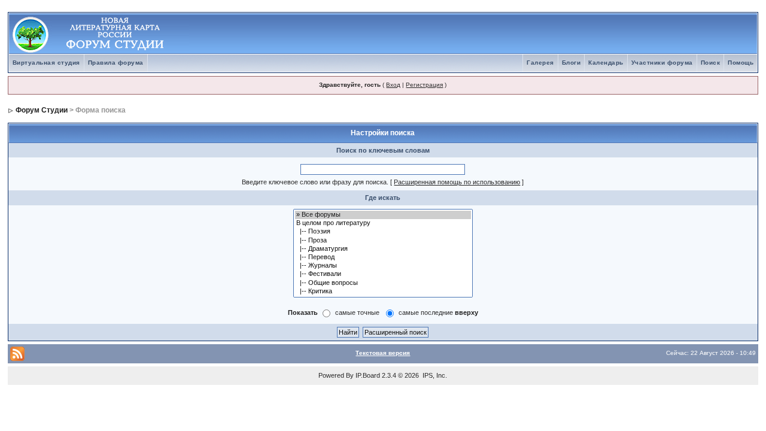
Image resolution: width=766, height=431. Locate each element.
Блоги (571, 62)
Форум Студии (42, 110)
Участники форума (662, 62)
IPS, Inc (433, 375)
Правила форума (116, 62)
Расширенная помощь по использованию (457, 182)
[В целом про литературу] (383, 223)
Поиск (711, 62)
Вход (393, 84)
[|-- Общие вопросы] (383, 283)
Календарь (606, 62)
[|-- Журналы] (383, 266)
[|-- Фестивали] (383, 274)
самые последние (438, 312)
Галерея (540, 62)
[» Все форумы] (383, 215)
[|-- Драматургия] (383, 249)
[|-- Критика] (383, 291)
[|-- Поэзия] (383, 231)
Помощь (740, 62)
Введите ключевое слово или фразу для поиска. (315, 182)
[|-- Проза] (383, 240)
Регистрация (424, 84)
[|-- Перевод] (383, 257)
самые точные (357, 312)
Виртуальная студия (46, 62)
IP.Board (367, 375)
